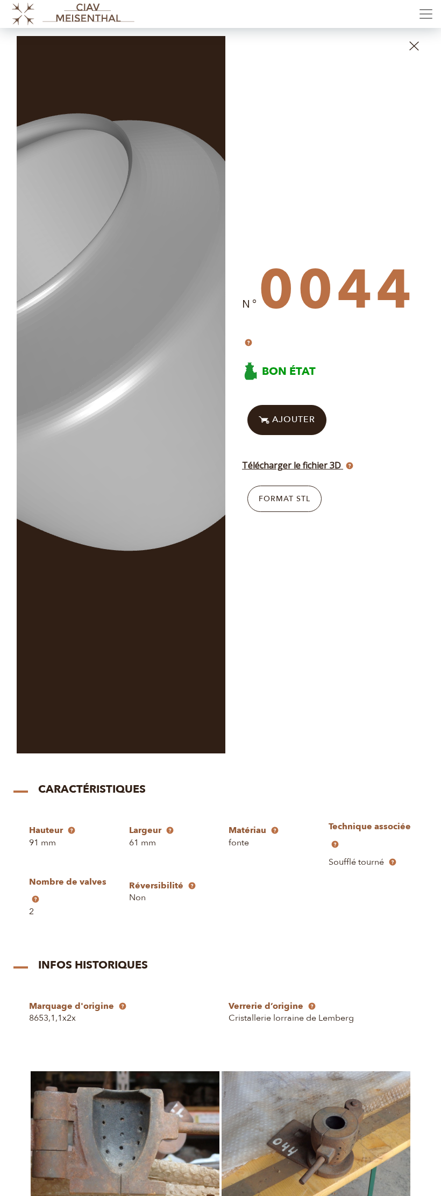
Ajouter (292, 419)
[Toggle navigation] (426, 14)
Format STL (284, 499)
